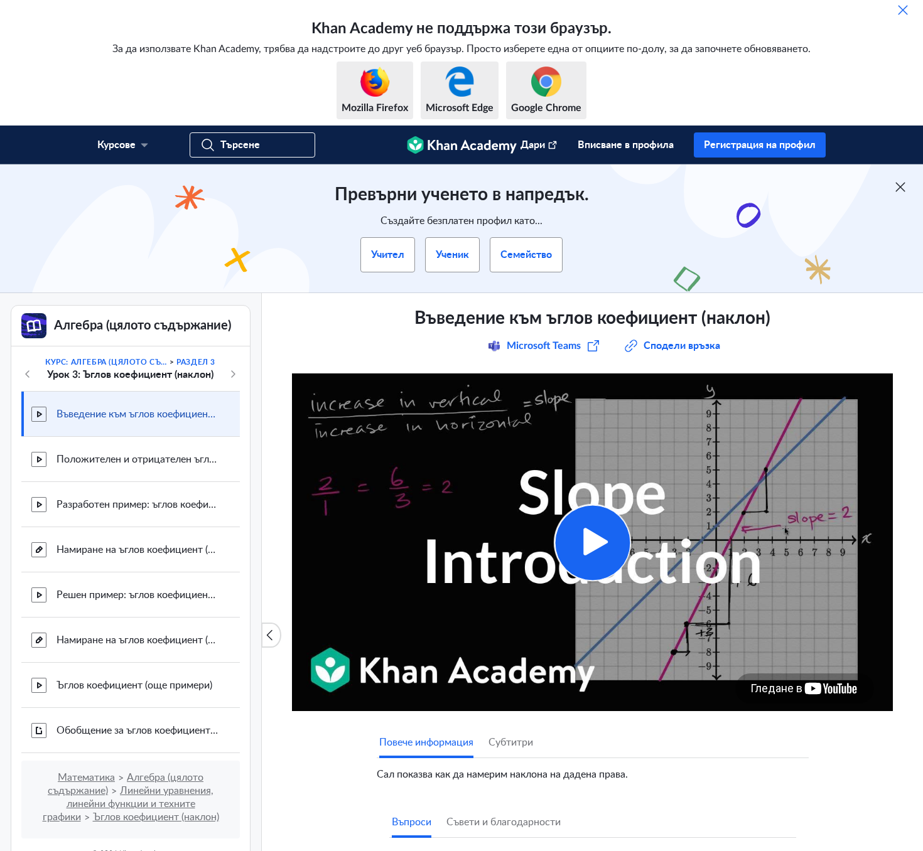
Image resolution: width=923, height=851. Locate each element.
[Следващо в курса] (232, 374)
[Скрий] (903, 10)
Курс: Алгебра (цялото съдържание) (106, 362)
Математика (86, 778)
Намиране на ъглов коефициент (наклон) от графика (138, 550)
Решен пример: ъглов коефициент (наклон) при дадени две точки (138, 595)
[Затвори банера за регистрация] (900, 187)
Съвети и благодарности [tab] (503, 822)
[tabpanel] (593, 769)
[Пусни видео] (592, 543)
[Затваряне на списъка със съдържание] (271, 635)
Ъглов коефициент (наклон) (156, 817)
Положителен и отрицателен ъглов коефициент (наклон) (138, 459)
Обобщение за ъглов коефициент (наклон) (138, 730)
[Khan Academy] (462, 145)
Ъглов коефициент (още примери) (134, 685)
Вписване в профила (626, 145)
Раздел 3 (195, 362)
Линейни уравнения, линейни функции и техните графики (128, 804)
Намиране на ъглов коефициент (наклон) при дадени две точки (138, 640)
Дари (533, 145)
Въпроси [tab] (411, 822)
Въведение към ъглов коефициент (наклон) (138, 414)
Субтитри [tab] (510, 742)
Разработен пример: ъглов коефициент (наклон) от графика (138, 505)
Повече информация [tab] (426, 742)
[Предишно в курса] (27, 374)
